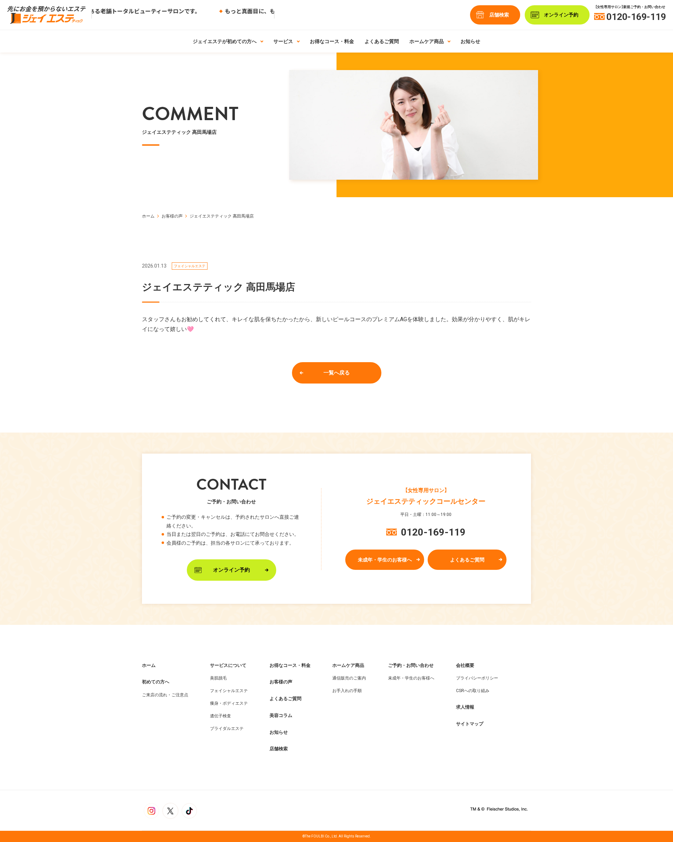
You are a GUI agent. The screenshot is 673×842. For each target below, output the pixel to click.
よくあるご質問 (382, 41)
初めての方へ (155, 681)
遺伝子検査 (220, 715)
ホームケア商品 (348, 665)
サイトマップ (469, 723)
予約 (561, 15)
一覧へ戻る (337, 373)
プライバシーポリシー (477, 678)
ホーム (148, 216)
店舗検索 (499, 15)
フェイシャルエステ (229, 690)
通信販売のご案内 (349, 678)
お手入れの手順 (347, 690)
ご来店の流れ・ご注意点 (165, 694)
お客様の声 (172, 216)
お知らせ (470, 41)
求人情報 (465, 707)
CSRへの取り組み (472, 690)
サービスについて (228, 665)
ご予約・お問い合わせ (411, 665)
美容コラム (281, 715)
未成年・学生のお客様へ (385, 559)
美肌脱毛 (218, 678)
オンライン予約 (231, 570)
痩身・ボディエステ (229, 703)
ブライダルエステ (227, 728)
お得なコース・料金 (332, 41)
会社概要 (465, 665)
